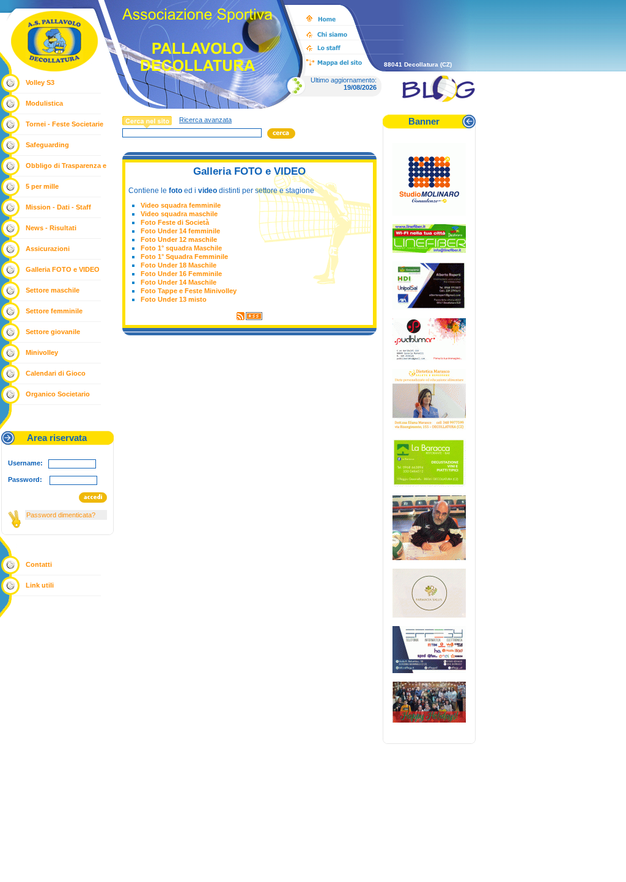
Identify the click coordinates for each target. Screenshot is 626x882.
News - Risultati (51, 227)
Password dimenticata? (60, 515)
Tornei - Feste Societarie (64, 124)
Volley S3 (40, 82)
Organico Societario (58, 394)
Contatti (39, 564)
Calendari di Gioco (56, 373)
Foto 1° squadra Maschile (181, 248)
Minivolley (42, 352)
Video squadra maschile (179, 213)
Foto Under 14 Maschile (178, 282)
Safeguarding (47, 144)
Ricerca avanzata (205, 119)
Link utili (40, 585)
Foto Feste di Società (175, 222)
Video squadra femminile (181, 205)
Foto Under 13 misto (174, 299)
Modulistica (44, 103)
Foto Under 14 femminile (180, 231)
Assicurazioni (48, 248)
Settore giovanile (53, 331)
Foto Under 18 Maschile (178, 265)
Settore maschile (52, 290)
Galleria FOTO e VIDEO (63, 269)
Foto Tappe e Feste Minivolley (189, 290)
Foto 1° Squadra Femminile (184, 256)
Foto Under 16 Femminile (181, 273)
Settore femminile (54, 311)
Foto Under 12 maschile (179, 239)
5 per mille (42, 186)
